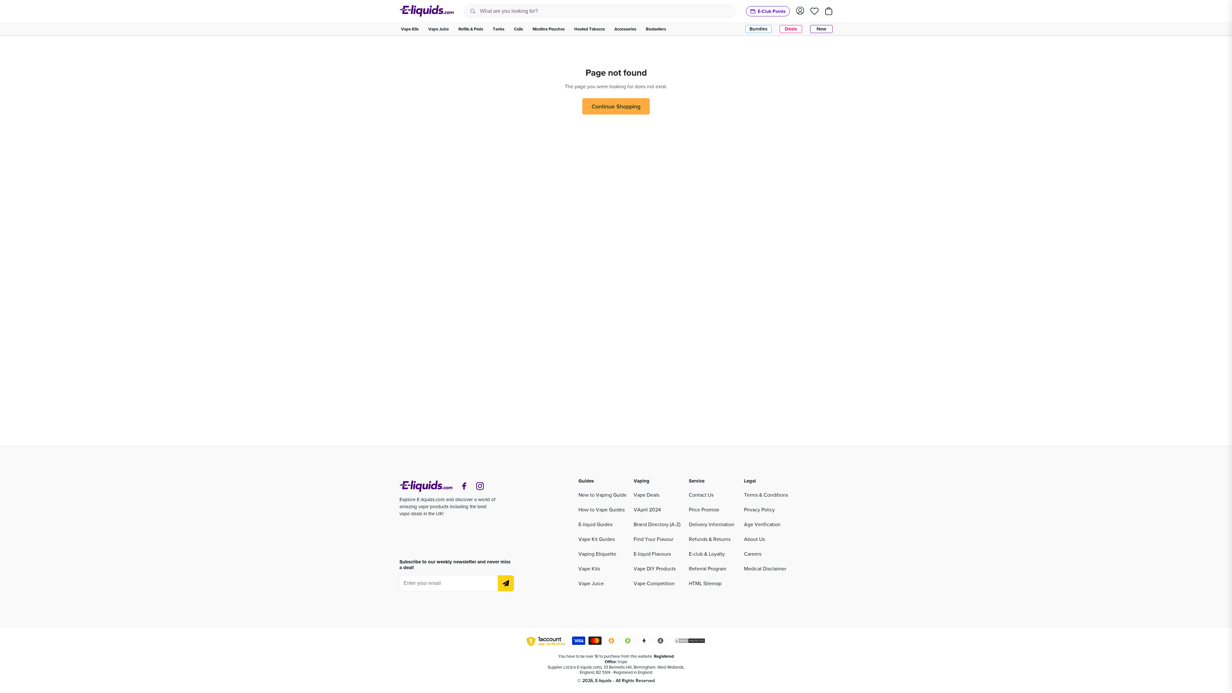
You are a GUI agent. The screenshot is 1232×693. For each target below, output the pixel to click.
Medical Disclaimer (765, 568)
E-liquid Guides (595, 524)
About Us (754, 539)
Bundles (758, 28)
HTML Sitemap (705, 583)
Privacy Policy (759, 509)
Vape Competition (654, 583)
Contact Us (701, 494)
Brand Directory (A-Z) (657, 524)
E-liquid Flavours (652, 553)
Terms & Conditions (766, 494)
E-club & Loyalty (707, 553)
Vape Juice (591, 583)
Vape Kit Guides (596, 539)
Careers (752, 553)
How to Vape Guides (601, 509)
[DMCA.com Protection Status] (689, 641)
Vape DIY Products (655, 568)
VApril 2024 (647, 509)
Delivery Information (711, 524)
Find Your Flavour (653, 539)
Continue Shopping (616, 106)
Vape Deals (646, 494)
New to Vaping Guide (602, 494)
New (821, 28)
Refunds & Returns (710, 539)
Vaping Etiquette (597, 553)
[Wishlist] (814, 11)
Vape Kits (589, 568)
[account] (800, 11)
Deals (791, 28)
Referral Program (707, 568)
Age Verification (762, 524)
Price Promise (704, 509)
